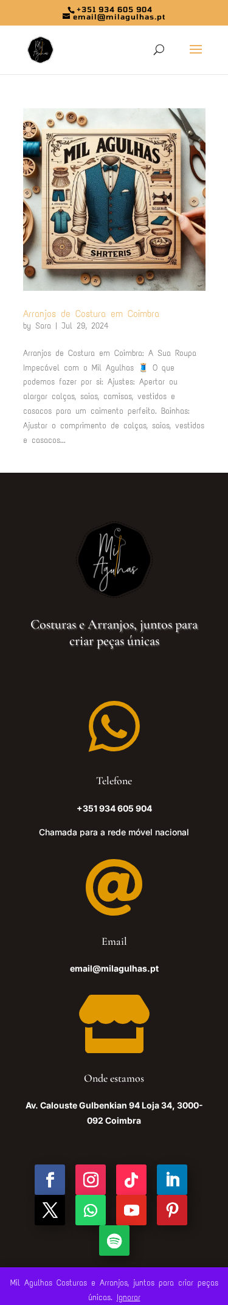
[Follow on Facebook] (50, 1179)
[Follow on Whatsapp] (90, 1210)
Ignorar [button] (128, 1297)
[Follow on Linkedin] (172, 1179)
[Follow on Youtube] (131, 1210)
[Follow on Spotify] (114, 1240)
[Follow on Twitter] (50, 1210)
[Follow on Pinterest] (172, 1210)
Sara (43, 326)
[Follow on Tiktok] (131, 1179)
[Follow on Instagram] (90, 1179)
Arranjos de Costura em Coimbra (91, 313)
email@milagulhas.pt (114, 968)
